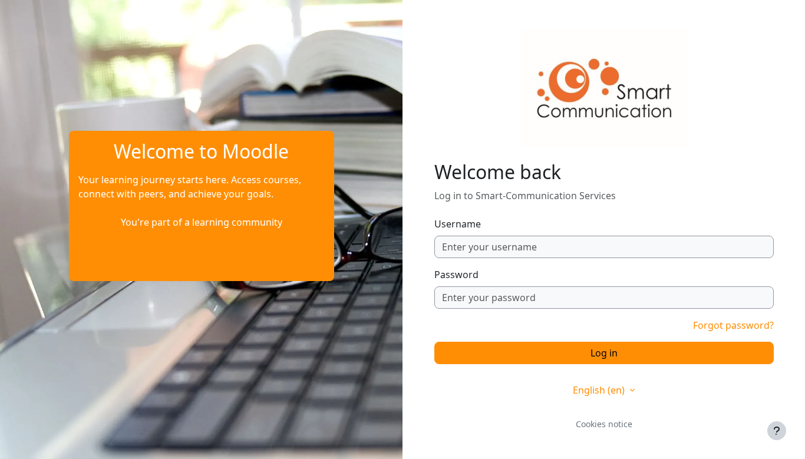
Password (456, 274)
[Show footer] (776, 430)
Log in (604, 352)
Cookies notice (604, 424)
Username (457, 223)
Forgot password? (733, 325)
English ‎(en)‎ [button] (600, 390)
